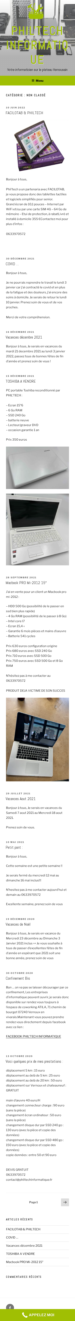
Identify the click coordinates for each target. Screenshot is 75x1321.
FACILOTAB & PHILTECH (24, 112)
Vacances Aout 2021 (21, 798)
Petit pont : (14, 847)
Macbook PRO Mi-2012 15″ (26, 582)
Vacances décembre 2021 (24, 337)
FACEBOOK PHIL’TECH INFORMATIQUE (33, 1036)
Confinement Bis (18, 978)
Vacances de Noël (18, 924)
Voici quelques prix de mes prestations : (34, 1061)
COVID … (12, 263)
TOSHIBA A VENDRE (21, 381)
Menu (39, 80)
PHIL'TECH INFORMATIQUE (37, 45)
